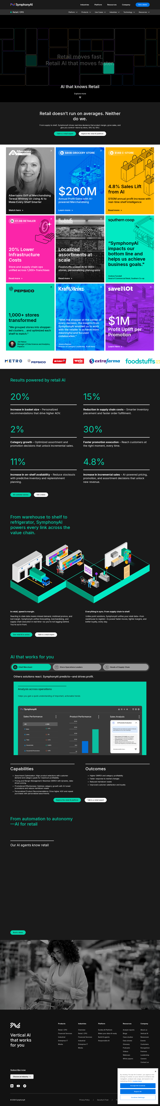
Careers (144, 1059)
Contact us (145, 1062)
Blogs (125, 1033)
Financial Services (65, 1033)
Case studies (128, 1037)
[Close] (155, 1071)
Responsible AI (103, 1041)
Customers (145, 1044)
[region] (137, 1086)
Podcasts (126, 1048)
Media (60, 1044)
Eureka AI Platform (105, 1030)
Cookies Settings (138, 1097)
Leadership (145, 1055)
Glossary (126, 1044)
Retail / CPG (62, 1030)
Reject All (138, 1091)
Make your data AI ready (107, 1033)
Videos (125, 1051)
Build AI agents (104, 1037)
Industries (82, 1024)
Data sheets (127, 1041)
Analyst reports (128, 1030)
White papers (128, 1059)
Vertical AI (144, 1033)
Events (143, 1041)
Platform (101, 1024)
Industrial (61, 1037)
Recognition (145, 1048)
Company (144, 1024)
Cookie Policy (137, 1081)
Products (61, 1024)
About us (144, 1030)
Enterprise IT (63, 1041)
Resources (127, 1024)
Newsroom (145, 1037)
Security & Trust (102, 1100)
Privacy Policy (84, 1100)
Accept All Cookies (137, 1086)
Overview (81, 1030)
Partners (144, 1051)
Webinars (126, 1055)
